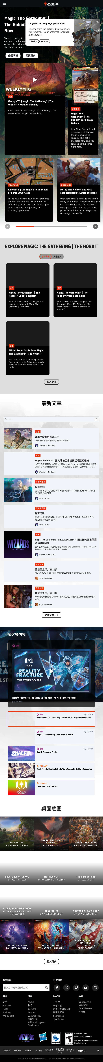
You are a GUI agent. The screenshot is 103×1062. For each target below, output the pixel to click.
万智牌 (56, 1001)
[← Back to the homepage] (51, 3)
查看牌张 (13, 56)
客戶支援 (38, 1051)
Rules (5, 1008)
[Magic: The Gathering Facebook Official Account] (57, 987)
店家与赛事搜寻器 (61, 1008)
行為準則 (17, 1051)
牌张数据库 (58, 1012)
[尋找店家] (46, 987)
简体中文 (34, 41)
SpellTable (58, 1019)
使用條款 (7, 1051)
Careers (32, 1008)
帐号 (30, 1005)
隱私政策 (28, 1051)
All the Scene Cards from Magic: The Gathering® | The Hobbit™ (28, 360)
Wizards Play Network (34, 1017)
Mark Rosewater (45, 578)
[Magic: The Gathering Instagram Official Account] (95, 987)
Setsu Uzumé (44, 498)
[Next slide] (95, 226)
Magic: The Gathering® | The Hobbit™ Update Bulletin (28, 302)
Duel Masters (85, 1008)
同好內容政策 (49, 1051)
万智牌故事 (40, 482)
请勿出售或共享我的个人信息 (60, 1051)
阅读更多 (30, 56)
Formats (7, 1005)
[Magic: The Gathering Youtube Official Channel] (85, 987)
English (44, 41)
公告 (38, 432)
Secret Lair (58, 1015)
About (31, 1001)
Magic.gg (57, 1005)
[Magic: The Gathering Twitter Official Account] (66, 987)
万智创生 (40, 564)
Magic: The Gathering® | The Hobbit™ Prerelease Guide (75, 302)
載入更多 (51, 382)
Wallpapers (8, 1015)
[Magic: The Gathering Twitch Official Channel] (76, 987)
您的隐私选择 (70, 1051)
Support (32, 1012)
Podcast (7, 1012)
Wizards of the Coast (47, 446)
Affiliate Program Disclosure (36, 1024)
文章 (5, 1001)
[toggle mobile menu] (4, 3)
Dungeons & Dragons (85, 1003)
